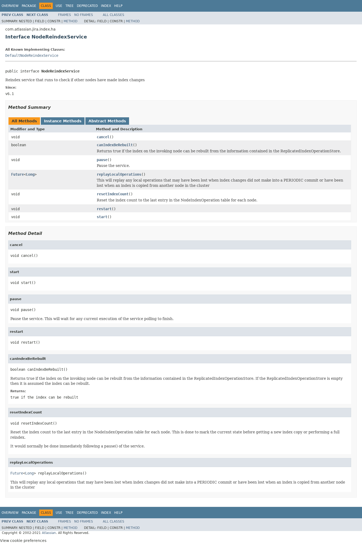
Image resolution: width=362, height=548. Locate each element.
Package (29, 6)
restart (104, 209)
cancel (103, 137)
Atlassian (49, 533)
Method (70, 21)
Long (30, 174)
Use (59, 6)
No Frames (83, 15)
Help (118, 6)
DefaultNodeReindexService (31, 55)
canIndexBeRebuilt (115, 145)
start (102, 217)
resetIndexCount (113, 194)
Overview (10, 6)
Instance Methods (62, 121)
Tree (69, 6)
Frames (64, 15)
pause (102, 160)
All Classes (113, 15)
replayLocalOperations (119, 174)
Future (17, 174)
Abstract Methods (107, 121)
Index (106, 6)
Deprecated (87, 6)
